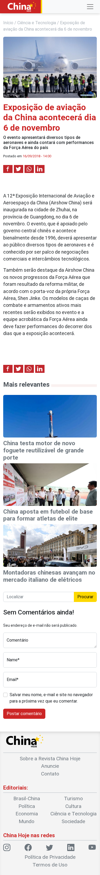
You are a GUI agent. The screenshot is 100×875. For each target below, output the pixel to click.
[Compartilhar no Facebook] (8, 169)
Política (26, 806)
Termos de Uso (50, 865)
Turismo (73, 798)
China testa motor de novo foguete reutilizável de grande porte (43, 450)
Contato (50, 774)
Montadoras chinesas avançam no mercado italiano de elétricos (49, 576)
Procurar (85, 596)
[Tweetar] (18, 169)
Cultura (73, 806)
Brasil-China (26, 798)
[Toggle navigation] (90, 7)
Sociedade (73, 821)
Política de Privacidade (50, 857)
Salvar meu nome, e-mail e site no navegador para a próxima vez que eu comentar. (51, 698)
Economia (26, 814)
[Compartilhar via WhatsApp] (29, 169)
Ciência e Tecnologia (36, 22)
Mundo (26, 821)
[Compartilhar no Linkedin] (40, 169)
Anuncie (50, 766)
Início (8, 22)
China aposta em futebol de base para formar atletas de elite (48, 515)
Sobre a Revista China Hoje (50, 759)
